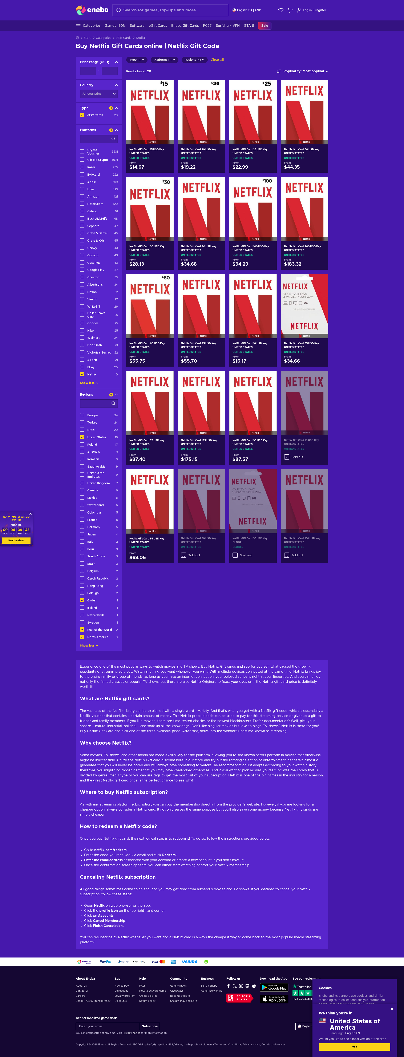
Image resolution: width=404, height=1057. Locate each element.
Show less (87, 383)
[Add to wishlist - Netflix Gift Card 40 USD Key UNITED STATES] (218, 183)
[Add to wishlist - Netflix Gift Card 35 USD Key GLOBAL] (269, 476)
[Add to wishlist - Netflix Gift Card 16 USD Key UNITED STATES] (269, 280)
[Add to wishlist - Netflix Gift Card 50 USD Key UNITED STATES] (321, 86)
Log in (307, 10)
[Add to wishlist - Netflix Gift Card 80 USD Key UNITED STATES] (218, 476)
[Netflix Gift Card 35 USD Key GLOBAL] (253, 496)
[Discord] (247, 985)
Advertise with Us (211, 991)
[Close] (392, 1009)
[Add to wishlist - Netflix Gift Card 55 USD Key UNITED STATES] (166, 476)
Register (320, 10)
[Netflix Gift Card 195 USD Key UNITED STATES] (201, 398)
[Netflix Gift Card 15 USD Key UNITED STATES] (150, 107)
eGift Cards (123, 37)
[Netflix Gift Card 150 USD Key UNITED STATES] (304, 496)
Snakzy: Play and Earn (183, 1001)
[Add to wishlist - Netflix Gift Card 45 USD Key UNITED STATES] (218, 280)
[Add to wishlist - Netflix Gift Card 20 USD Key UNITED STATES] (218, 86)
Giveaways (176, 991)
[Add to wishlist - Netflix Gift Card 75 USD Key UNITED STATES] (166, 377)
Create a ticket (148, 996)
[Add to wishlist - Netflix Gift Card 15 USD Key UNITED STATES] (166, 86)
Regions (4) (193, 59)
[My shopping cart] (290, 10)
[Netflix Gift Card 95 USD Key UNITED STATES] (253, 398)
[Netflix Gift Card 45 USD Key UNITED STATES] (201, 301)
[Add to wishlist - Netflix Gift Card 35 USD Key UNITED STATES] (321, 280)
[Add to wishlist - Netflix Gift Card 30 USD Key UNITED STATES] (166, 183)
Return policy (147, 1001)
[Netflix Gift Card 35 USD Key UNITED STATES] (304, 301)
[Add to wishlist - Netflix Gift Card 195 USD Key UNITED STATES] (218, 377)
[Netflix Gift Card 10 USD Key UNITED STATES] (304, 398)
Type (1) (135, 59)
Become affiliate (180, 996)
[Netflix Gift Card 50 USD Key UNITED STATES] (304, 107)
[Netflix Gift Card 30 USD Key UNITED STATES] (150, 204)
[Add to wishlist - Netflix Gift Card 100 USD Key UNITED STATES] (269, 183)
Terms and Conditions (227, 1044)
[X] (235, 985)
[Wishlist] (281, 10)
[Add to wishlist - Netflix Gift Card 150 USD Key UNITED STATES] (321, 476)
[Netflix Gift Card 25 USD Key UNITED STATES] (253, 107)
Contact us (82, 991)
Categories (103, 37)
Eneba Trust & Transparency (93, 1001)
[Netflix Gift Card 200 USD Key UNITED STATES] (304, 204)
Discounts (121, 1001)
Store (87, 37)
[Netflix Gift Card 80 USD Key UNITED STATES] (201, 496)
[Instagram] (241, 985)
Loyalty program (125, 996)
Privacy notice (131, 1033)
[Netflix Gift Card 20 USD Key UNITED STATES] (201, 107)
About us (81, 985)
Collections (121, 991)
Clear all (217, 60)
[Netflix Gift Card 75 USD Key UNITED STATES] (150, 398)
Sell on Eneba (209, 985)
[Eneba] (92, 10)
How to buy (122, 985)
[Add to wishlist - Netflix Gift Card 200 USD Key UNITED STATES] (321, 183)
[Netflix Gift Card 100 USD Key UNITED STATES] (253, 204)
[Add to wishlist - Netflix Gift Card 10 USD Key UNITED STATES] (321, 377)
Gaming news (178, 985)
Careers (80, 996)
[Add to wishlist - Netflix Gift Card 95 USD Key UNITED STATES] (269, 377)
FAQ (142, 985)
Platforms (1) (162, 59)
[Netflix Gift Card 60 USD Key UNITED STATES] (150, 301)
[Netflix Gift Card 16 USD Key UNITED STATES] (253, 301)
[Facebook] (228, 985)
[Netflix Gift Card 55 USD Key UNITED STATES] (150, 496)
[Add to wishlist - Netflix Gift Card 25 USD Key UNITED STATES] (269, 86)
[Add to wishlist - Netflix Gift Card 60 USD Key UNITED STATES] (166, 280)
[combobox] (170, 10)
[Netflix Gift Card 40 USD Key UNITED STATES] (201, 204)
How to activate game (152, 991)
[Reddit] (254, 985)
